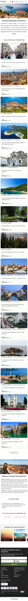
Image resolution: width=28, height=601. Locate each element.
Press (2, 573)
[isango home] (3, 1)
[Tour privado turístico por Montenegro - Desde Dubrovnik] (14, 348)
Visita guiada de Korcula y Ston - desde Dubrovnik (13, 278)
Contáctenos (4, 581)
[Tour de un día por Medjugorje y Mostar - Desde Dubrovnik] (14, 320)
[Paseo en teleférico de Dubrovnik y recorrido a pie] (14, 105)
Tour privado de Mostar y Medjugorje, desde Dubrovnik (12, 442)
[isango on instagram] (8, 588)
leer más (14, 33)
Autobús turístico (7, 516)
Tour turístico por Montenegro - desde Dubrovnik (13, 387)
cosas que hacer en (14, 40)
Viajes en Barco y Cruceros (20, 516)
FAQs (15, 573)
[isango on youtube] (13, 588)
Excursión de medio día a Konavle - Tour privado (13, 252)
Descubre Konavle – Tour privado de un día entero (13, 225)
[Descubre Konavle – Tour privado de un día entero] (14, 214)
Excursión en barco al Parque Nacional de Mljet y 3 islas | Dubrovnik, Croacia (13, 143)
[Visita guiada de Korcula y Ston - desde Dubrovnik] (14, 267)
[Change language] (13, 1)
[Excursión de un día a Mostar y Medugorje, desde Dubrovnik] (14, 402)
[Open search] (10, 1)
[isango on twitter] (5, 588)
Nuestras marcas (4, 575)
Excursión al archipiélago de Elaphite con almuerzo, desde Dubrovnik (14, 199)
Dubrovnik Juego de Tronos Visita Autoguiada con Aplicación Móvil (13, 89)
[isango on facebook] (2, 588)
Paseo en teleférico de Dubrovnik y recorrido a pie (14, 116)
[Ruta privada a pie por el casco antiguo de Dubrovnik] (14, 159)
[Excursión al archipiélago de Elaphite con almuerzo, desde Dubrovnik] (14, 186)
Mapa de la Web (4, 577)
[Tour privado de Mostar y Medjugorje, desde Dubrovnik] (14, 430)
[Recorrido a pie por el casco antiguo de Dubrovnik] (14, 51)
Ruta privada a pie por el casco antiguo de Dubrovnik (11, 171)
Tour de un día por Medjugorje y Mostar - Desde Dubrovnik (13, 333)
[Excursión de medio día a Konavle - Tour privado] (14, 240)
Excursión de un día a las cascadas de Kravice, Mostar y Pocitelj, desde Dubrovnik (13, 305)
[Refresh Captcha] (25, 561)
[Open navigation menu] (26, 2)
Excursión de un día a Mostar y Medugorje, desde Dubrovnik (13, 414)
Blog (2, 571)
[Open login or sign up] (20, 2)
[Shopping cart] (23, 2)
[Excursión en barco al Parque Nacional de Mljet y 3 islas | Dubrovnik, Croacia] (14, 131)
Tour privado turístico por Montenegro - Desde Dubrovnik (13, 360)
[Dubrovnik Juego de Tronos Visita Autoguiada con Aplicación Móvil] (14, 77)
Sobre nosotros (4, 569)
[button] (26, 535)
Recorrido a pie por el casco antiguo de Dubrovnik (13, 62)
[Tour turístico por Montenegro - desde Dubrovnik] (14, 376)
